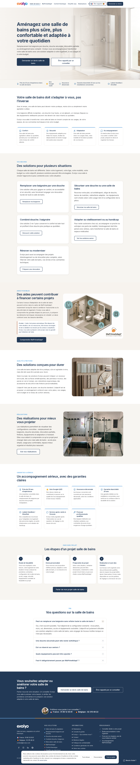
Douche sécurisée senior (54, 736)
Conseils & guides (79, 732)
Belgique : (88, 712)
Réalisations (82, 4)
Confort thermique (60, 4)
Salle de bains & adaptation (54, 729)
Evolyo (90, 4)
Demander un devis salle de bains (33, 62)
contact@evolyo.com (23, 743)
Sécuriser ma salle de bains (86, 207)
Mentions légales (78, 740)
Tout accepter (110, 757)
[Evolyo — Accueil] (22, 4)
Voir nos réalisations (28, 452)
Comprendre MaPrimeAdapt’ (31, 340)
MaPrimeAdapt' (47, 4)
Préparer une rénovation (31, 269)
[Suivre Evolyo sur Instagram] (23, 748)
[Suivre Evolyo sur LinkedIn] (28, 748)
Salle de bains (35, 4)
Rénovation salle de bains (54, 742)
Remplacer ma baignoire (31, 202)
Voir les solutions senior (85, 238)
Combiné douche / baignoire (55, 739)
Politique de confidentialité (81, 743)
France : (62, 712)
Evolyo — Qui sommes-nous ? (82, 734)
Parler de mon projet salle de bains (70, 589)
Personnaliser (98, 757)
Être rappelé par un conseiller (66, 62)
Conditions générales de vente (83, 745)
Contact (75, 737)
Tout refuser (86, 757)
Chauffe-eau (72, 4)
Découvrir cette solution (31, 233)
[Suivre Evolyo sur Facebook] (19, 748)
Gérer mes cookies (79, 748)
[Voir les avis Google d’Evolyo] (32, 748)
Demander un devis (115, 4)
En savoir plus (42, 760)
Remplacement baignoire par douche (55, 732)
